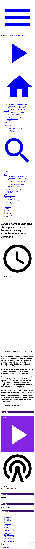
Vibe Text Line (11, 115)
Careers (9, 120)
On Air (5, 103)
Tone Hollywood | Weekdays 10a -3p (17, 104)
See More (3, 497)
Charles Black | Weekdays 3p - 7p (16, 106)
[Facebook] (7, 207)
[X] (6, 208)
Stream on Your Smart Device (15, 112)
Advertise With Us (12, 119)
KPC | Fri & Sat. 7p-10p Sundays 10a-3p (18, 107)
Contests (6, 122)
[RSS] (5, 211)
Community (7, 125)
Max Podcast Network (13, 114)
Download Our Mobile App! (14, 117)
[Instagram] (7, 210)
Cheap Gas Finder (12, 130)
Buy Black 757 (11, 127)
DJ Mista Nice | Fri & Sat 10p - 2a (16, 109)
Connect (6, 111)
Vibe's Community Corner (14, 128)
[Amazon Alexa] (6, 216)
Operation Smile (11, 132)
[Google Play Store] (9, 215)
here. (19, 405)
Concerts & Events (9, 124)
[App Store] (7, 213)
